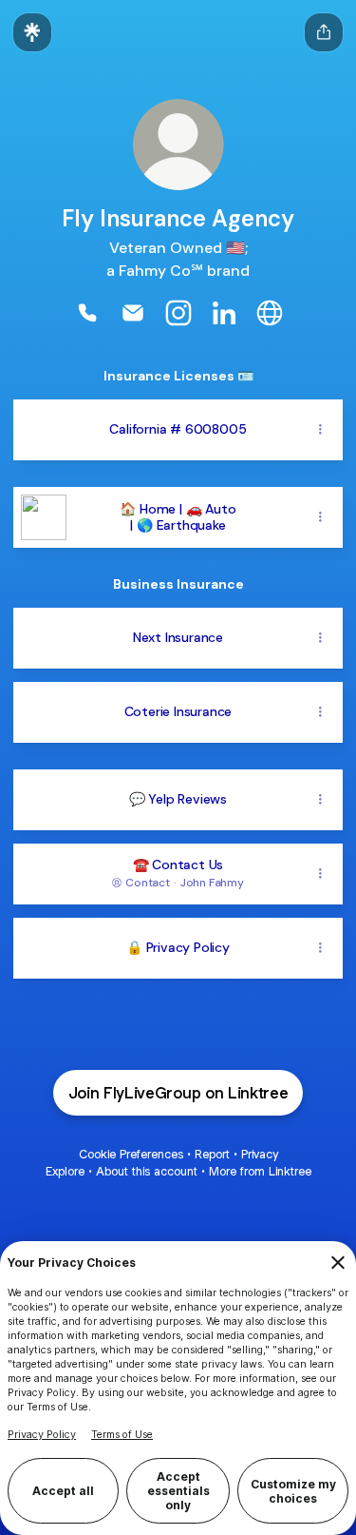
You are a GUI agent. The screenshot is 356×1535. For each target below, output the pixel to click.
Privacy (259, 1154)
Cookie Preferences (131, 1154)
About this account (146, 1171)
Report (212, 1154)
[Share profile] (324, 32)
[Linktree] (32, 32)
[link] (87, 313)
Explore (65, 1171)
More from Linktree (260, 1171)
